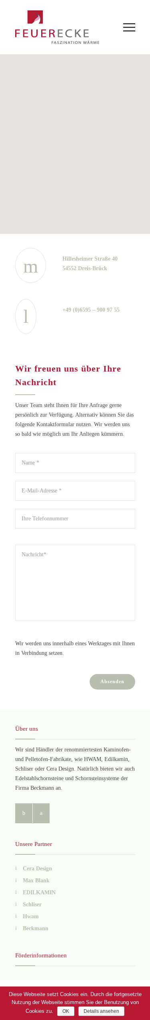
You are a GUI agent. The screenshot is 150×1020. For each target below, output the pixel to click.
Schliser (32, 904)
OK (65, 1011)
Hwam (31, 916)
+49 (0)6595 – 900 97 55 (91, 310)
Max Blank (36, 881)
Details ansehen (101, 1011)
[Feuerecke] (69, 27)
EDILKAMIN (39, 892)
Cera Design (37, 869)
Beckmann (35, 928)
